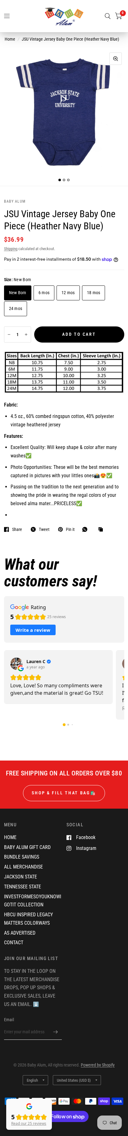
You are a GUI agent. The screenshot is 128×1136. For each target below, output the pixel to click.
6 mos (44, 292)
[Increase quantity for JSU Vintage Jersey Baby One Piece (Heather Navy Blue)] (26, 334)
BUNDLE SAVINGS (21, 857)
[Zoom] (115, 58)
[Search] (108, 16)
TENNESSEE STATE (22, 887)
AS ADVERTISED (19, 933)
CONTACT (13, 942)
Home (10, 39)
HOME (10, 837)
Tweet (44, 529)
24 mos (15, 308)
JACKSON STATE (20, 877)
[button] (64, 724)
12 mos (68, 292)
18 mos (93, 292)
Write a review (33, 630)
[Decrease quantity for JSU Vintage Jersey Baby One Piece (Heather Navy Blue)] (9, 334)
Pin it (70, 529)
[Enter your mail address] (55, 1032)
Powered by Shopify (98, 1064)
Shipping (10, 248)
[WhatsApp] (86, 529)
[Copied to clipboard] (102, 530)
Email (9, 1019)
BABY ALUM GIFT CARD (27, 847)
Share (17, 529)
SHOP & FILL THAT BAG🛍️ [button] (64, 792)
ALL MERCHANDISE (23, 867)
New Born (17, 292)
